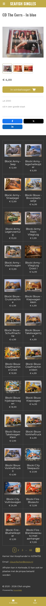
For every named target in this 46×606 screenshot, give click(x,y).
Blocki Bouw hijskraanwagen (13, 400)
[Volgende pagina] (37, 550)
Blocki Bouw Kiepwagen (33, 399)
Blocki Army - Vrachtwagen (13, 264)
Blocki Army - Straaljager (13, 197)
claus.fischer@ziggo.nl (21, 562)
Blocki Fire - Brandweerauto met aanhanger (33, 534)
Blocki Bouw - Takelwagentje (33, 333)
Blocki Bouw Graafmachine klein (33, 367)
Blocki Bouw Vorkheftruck (33, 433)
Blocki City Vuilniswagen (13, 500)
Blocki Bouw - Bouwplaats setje (33, 198)
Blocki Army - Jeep (13, 163)
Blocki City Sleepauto (33, 467)
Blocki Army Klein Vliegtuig (33, 232)
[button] (7, 68)
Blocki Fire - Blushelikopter (12, 533)
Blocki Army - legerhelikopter (33, 164)
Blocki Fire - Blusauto (33, 500)
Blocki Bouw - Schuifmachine (12, 333)
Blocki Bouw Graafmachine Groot (12, 367)
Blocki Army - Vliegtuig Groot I (33, 265)
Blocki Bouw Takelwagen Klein (12, 434)
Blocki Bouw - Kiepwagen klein (33, 299)
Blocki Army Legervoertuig (13, 232)
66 (30, 550)
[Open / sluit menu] (4, 3)
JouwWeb (17, 590)
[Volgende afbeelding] (39, 42)
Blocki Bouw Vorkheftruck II (13, 468)
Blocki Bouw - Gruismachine (12, 299)
